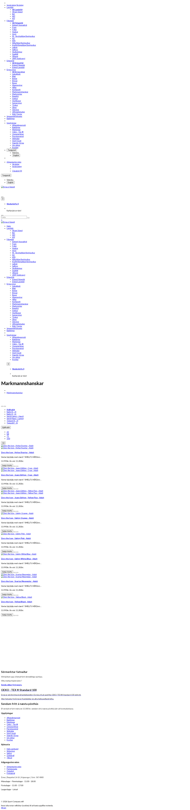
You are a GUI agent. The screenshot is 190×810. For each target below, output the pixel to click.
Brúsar (15, 81)
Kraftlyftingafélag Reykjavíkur (24, 45)
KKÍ (13, 16)
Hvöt (14, 34)
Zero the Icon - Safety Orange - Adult (17, 518)
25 (8, 432)
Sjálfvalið (6, 427)
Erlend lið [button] (10, 61)
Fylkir (14, 29)
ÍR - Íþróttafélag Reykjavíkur (23, 36)
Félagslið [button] (10, 21)
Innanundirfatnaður (14, 116)
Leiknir (15, 47)
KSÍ (13, 18)
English (16, 155)
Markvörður (17, 94)
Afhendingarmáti (19, 125)
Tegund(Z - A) (12, 423)
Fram (14, 27)
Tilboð (9, 758)
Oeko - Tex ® (18, 132)
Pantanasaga (12, 769)
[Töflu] (5, 406)
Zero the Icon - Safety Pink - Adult (16, 538)
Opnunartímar (18, 134)
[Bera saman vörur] (17, 466)
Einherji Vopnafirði (19, 25)
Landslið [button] (10, 7)
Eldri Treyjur (17, 114)
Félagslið (10, 239)
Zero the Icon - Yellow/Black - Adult (16, 602)
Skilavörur (11, 751)
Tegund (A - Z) (12, 421)
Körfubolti (16, 90)
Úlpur (14, 107)
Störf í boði (16, 141)
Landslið (10, 228)
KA (13, 38)
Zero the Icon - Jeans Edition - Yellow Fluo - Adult (22, 498)
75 (8, 436)
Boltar (14, 78)
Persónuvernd (18, 136)
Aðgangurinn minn (14, 162)
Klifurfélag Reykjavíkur (21, 43)
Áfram (3, 808)
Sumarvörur (17, 103)
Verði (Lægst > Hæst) (15, 416)
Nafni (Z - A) (11, 414)
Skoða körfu (13, 204)
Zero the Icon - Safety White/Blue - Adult (19, 559)
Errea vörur (11, 284)
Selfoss (15, 49)
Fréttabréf (11, 773)
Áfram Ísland (17, 12)
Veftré (9, 753)
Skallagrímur (17, 52)
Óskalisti (10, 771)
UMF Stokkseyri (18, 58)
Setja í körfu (7, 465)
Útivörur (15, 110)
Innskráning (11, 5)
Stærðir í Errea (18, 143)
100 (8, 438)
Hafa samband (12, 749)
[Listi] (2, 406)
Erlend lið (10, 277)
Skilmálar (16, 138)
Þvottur (15, 147)
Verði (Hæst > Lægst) (15, 418)
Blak (14, 76)
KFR (13, 41)
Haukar (15, 32)
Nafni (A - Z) (11, 412)
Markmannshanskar (20, 92)
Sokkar (15, 98)
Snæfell (15, 54)
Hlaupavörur (17, 85)
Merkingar (16, 130)
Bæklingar (11, 118)
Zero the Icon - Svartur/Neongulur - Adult (19, 581)
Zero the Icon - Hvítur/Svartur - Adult (17, 452)
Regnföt (15, 96)
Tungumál (12, 150)
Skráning (19, 5)
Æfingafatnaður (18, 112)
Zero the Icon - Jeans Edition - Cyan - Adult (20, 475)
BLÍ (13, 14)
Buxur (14, 83)
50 (3, 443)
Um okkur (16, 145)
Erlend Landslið (18, 67)
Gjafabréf (10, 755)
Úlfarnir (15, 56)
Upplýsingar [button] (11, 123)
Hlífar (14, 87)
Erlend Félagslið (18, 65)
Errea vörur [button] (11, 70)
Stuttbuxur (16, 101)
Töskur (15, 105)
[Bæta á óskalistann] (14, 466)
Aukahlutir (16, 74)
